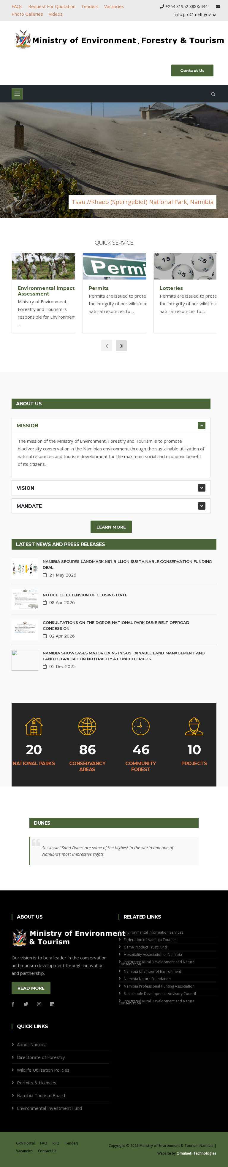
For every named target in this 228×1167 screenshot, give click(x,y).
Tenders (90, 6)
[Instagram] (39, 1004)
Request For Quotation (51, 6)
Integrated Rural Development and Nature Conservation (156, 963)
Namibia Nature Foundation (147, 978)
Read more (31, 988)
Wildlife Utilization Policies (43, 1070)
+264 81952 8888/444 (186, 6)
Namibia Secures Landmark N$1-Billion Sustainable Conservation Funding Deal (127, 564)
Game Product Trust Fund (145, 947)
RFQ (56, 1143)
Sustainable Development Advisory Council (160, 993)
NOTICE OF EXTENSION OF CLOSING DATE (85, 595)
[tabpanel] (114, 160)
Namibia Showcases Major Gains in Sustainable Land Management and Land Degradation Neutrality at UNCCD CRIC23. (124, 656)
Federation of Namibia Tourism (150, 939)
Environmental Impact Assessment (46, 291)
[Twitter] (26, 1004)
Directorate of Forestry (41, 1057)
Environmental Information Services (153, 932)
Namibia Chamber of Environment (152, 971)
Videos (56, 14)
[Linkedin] (52, 1004)
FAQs (17, 6)
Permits (99, 288)
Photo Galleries (27, 14)
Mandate (29, 506)
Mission (27, 425)
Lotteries (171, 288)
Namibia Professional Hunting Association (159, 986)
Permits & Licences (36, 1083)
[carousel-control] (15, 160)
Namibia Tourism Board (41, 1095)
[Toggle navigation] (17, 93)
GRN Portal (25, 1143)
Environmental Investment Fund (49, 1108)
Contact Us (192, 70)
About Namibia (32, 1044)
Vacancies (114, 6)
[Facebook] (13, 1004)
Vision (25, 488)
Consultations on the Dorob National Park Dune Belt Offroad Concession (116, 625)
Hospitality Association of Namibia (153, 954)
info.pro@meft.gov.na (195, 14)
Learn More (111, 527)
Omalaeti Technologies (196, 1153)
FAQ (43, 1143)
